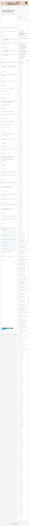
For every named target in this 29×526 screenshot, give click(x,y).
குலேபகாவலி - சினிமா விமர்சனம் (22, 310)
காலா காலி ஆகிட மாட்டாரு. (22, 266)
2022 (20, 146)
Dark (26, 10)
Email (11, 328)
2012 (20, 463)
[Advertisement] (9, 21)
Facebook (3, 328)
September (21, 86)
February (21, 98)
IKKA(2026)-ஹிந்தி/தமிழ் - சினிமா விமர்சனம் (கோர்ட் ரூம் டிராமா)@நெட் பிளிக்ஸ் (23, 57)
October (21, 84)
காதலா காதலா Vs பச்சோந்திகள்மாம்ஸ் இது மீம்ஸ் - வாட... (22, 305)
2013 (20, 441)
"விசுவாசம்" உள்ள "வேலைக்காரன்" (23, 348)
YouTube (24, 18)
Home (9, 334)
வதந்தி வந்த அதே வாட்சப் (22, 302)
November (21, 127)
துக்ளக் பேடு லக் (21, 273)
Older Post (15, 334)
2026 (20, 64)
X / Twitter (21, 18)
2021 (20, 165)
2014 (20, 419)
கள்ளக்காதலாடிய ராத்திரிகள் (22, 277)
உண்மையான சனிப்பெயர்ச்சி (22, 300)
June (20, 69)
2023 (20, 124)
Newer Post (2, 334)
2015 (20, 397)
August (21, 110)
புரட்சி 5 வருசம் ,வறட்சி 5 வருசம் (22, 249)
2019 (20, 199)
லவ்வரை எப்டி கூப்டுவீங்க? (22, 350)
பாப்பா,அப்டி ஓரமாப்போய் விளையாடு (23, 261)
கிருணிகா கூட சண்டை (21, 284)
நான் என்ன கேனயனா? (21, 332)
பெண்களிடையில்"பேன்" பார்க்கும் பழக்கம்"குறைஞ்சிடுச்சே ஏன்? (8, 11)
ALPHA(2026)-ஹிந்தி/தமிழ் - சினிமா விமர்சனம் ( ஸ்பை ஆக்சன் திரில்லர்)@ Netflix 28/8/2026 (23, 51)
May (20, 93)
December (21, 81)
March (20, 74)
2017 (20, 354)
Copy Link (3, 329)
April (20, 72)
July (20, 67)
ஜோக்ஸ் (2, 15)
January (21, 122)
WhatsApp (8, 328)
